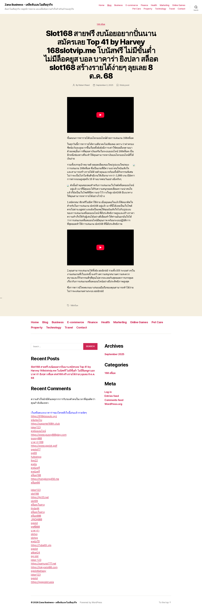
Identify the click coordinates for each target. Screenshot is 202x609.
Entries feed (112, 396)
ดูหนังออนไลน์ (38, 431)
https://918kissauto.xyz (44, 416)
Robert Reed (84, 85)
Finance (144, 5)
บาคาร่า (35, 530)
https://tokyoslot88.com (44, 567)
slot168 (35, 493)
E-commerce (132, 5)
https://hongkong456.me (45, 478)
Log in (108, 392)
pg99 (34, 453)
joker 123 (36, 560)
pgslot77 (36, 449)
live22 (34, 460)
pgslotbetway (38, 570)
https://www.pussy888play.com (48, 434)
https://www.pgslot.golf (44, 445)
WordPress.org (113, 404)
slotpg (34, 537)
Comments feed (114, 400)
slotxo (34, 534)
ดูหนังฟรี (35, 467)
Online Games (178, 5)
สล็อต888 (36, 515)
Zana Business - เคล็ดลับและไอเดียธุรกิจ (29, 4)
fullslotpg (36, 456)
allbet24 (35, 552)
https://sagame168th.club (45, 423)
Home (101, 5)
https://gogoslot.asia (42, 582)
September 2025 (114, 354)
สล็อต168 (36, 475)
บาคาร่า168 (37, 442)
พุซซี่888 (35, 526)
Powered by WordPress (91, 602)
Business (118, 5)
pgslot (34, 523)
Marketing (164, 5)
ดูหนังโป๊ (35, 541)
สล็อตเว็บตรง (38, 504)
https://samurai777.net (43, 563)
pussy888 (36, 438)
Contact (181, 8)
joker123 (36, 427)
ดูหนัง (34, 464)
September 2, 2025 (104, 85)
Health (154, 5)
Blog (109, 5)
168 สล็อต (101, 24)
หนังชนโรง (36, 420)
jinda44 (35, 508)
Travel (172, 8)
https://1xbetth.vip (41, 545)
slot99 (34, 501)
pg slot (34, 556)
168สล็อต (74, 305)
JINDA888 (36, 519)
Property (148, 8)
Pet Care (136, 8)
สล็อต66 (35, 482)
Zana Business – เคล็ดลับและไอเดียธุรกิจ (58, 602)
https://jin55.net (40, 497)
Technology (160, 8)
